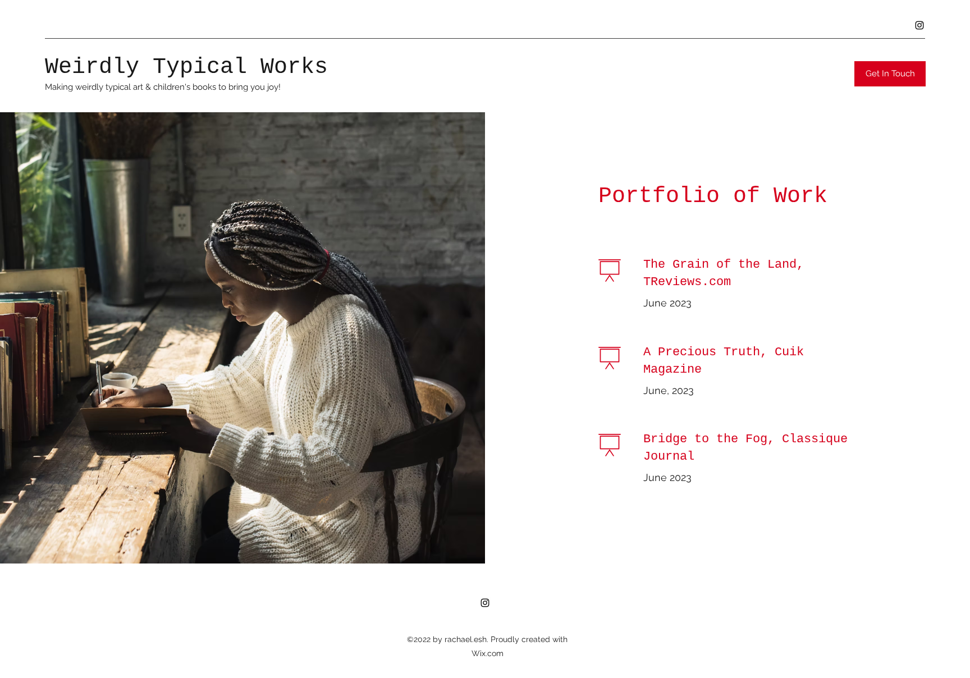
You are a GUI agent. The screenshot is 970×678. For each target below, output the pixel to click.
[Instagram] (919, 25)
